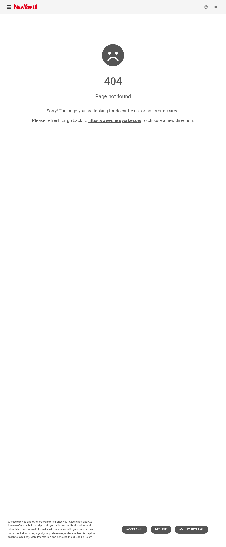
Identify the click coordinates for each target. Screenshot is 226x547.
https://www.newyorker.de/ (114, 120)
